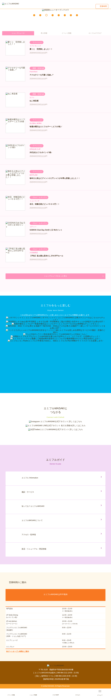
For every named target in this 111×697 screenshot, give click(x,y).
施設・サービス (28, 492)
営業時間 (103, 6)
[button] (34, 15)
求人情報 (44, 33)
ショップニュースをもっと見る (55, 276)
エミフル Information (30, 478)
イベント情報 (66, 33)
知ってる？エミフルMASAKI (33, 506)
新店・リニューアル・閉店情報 (34, 549)
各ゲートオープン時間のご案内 (17, 651)
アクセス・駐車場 (29, 535)
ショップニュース (18, 33)
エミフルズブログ (95, 33)
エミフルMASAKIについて (32, 520)
